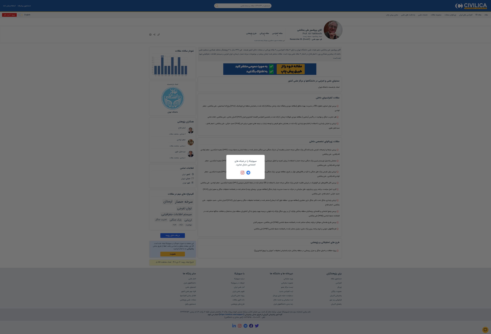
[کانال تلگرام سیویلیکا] (248, 173)
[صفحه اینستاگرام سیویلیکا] (243, 173)
